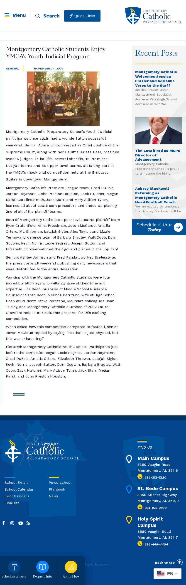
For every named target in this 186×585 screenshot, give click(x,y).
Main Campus (153, 458)
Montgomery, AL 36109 (158, 501)
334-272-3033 (155, 508)
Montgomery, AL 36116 (157, 470)
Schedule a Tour (14, 576)
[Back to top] (180, 562)
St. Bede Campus (157, 488)
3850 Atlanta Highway (157, 495)
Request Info (42, 576)
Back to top (165, 562)
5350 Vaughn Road (154, 464)
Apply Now (71, 576)
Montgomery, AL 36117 (157, 537)
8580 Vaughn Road (154, 531)
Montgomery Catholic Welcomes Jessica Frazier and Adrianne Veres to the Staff (156, 78)
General (13, 68)
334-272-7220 (155, 477)
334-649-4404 (156, 544)
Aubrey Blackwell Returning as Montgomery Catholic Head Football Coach (156, 195)
